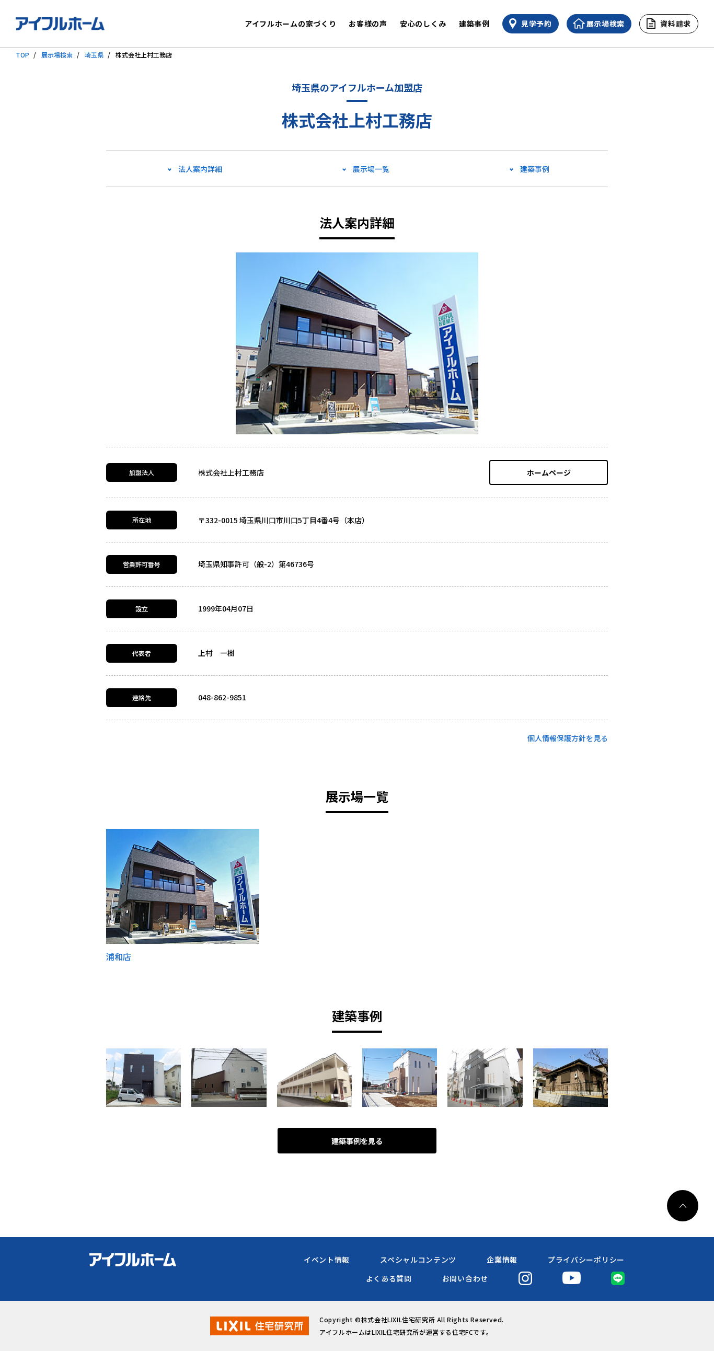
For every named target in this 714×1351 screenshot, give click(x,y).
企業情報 (502, 1259)
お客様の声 (368, 23)
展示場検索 (57, 54)
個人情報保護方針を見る (567, 738)
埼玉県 (94, 54)
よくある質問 (389, 1278)
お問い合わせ (465, 1278)
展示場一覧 (371, 169)
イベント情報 (327, 1259)
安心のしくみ (423, 23)
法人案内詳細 (200, 169)
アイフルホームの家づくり (290, 23)
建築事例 (474, 23)
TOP (22, 54)
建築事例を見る (357, 1141)
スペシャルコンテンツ (418, 1259)
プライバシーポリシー (586, 1259)
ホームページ (549, 472)
